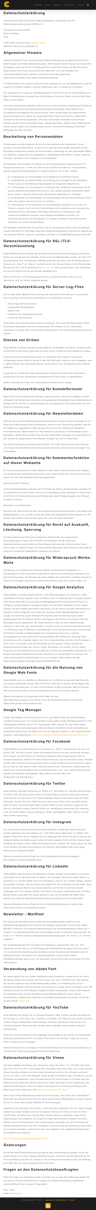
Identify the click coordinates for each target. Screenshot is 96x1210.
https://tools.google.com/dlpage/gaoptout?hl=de (43, 602)
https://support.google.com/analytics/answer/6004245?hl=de (32, 661)
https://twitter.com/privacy (16, 815)
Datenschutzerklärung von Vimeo (52, 1089)
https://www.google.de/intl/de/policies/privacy (39, 1051)
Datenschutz (61, 1200)
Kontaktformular (38, 43)
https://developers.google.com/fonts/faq (22, 700)
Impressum (49, 1200)
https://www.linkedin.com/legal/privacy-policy (25, 907)
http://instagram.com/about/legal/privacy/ (23, 860)
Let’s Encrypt (48, 267)
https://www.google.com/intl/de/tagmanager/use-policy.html (60, 735)
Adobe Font (24, 1001)
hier (89, 928)
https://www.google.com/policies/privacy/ (23, 703)
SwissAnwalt (16, 1193)
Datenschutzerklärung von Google (56, 382)
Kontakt (71, 1200)
